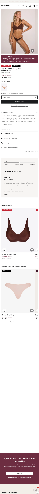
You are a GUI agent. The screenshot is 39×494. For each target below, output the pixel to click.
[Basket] (34, 6)
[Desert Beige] (4, 87)
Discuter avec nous (8, 133)
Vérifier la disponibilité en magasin (19, 106)
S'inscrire (19, 473)
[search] (19, 6)
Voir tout (6, 194)
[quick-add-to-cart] (4, 250)
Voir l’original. (7, 191)
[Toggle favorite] (32, 51)
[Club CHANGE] (30, 6)
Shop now (24, 1)
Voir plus (6, 186)
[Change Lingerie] (5, 6)
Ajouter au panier (19, 101)
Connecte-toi (6, 58)
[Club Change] (26, 6)
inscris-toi (14, 58)
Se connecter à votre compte (23, 477)
